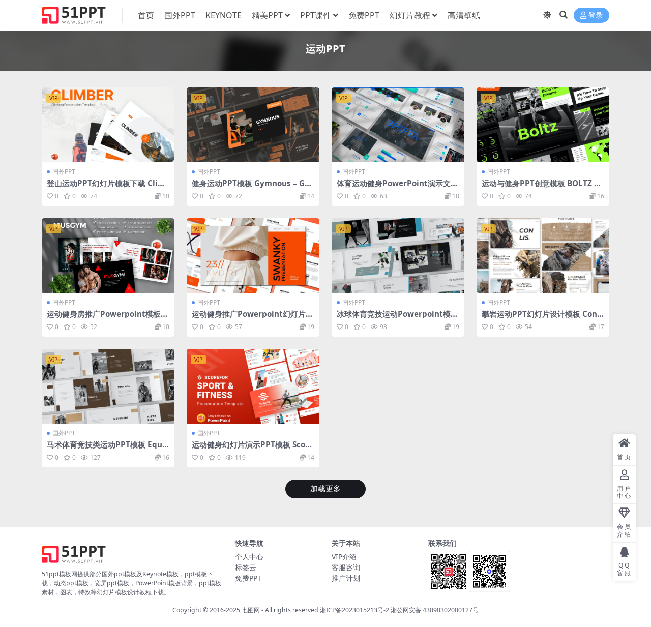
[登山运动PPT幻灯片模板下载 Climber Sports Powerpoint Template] (108, 124)
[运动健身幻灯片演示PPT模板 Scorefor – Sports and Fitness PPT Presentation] (253, 386)
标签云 (245, 567)
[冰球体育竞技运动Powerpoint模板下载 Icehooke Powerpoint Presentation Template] (398, 255)
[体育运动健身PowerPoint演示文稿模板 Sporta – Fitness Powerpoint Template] (398, 124)
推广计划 (346, 578)
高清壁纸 (464, 15)
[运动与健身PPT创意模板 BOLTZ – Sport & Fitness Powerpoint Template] (543, 124)
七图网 (251, 610)
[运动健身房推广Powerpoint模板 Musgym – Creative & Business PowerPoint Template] (108, 255)
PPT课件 (315, 15)
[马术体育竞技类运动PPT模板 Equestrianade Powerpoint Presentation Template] (108, 386)
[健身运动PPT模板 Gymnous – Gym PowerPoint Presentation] (253, 124)
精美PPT (267, 15)
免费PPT (363, 15)
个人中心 (249, 556)
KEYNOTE (223, 15)
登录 (595, 15)
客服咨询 (346, 567)
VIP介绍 (344, 556)
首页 (146, 15)
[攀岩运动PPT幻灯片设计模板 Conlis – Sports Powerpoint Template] (543, 255)
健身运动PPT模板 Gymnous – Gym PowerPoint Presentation (250, 187)
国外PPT (179, 15)
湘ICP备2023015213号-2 (355, 610)
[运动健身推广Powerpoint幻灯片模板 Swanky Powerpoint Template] (253, 255)
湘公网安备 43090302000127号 (435, 610)
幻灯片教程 (410, 15)
